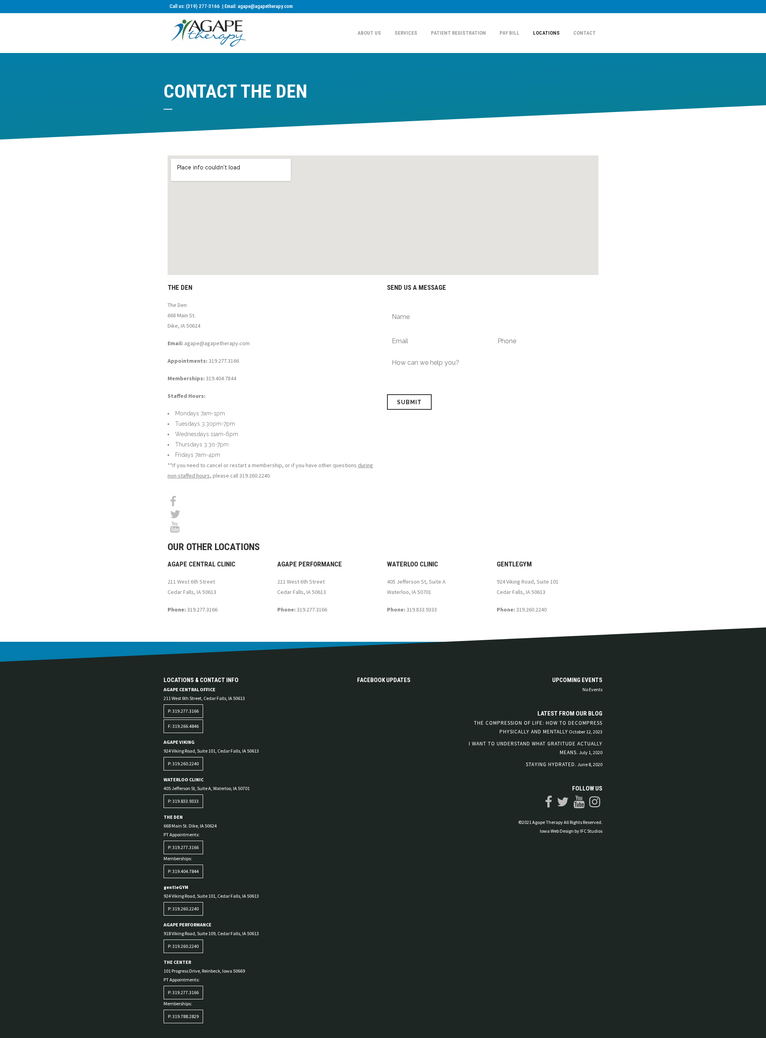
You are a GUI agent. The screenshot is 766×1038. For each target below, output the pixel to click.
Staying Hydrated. (551, 764)
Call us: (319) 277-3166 (195, 6)
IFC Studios (591, 831)
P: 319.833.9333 (183, 801)
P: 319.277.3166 (183, 711)
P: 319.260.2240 (183, 764)
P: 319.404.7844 (183, 871)
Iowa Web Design (557, 831)
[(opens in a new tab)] (364, 689)
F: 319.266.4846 (183, 726)
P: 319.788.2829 (183, 1016)
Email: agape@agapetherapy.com (259, 6)
